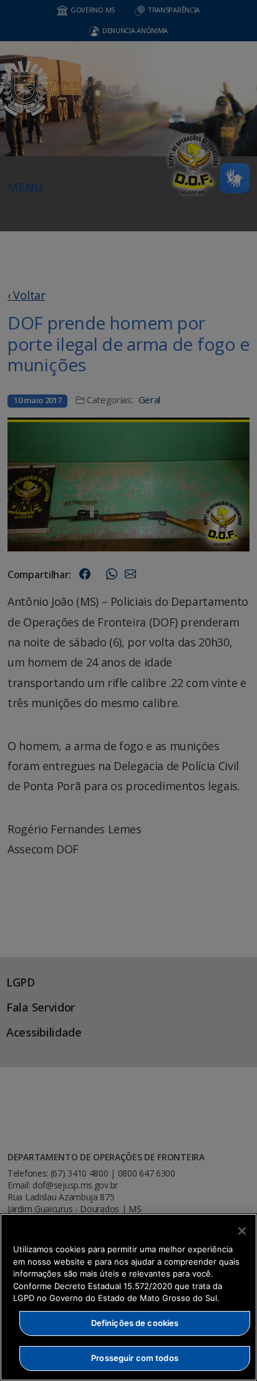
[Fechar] (242, 1231)
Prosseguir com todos (134, 1358)
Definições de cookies (135, 1323)
